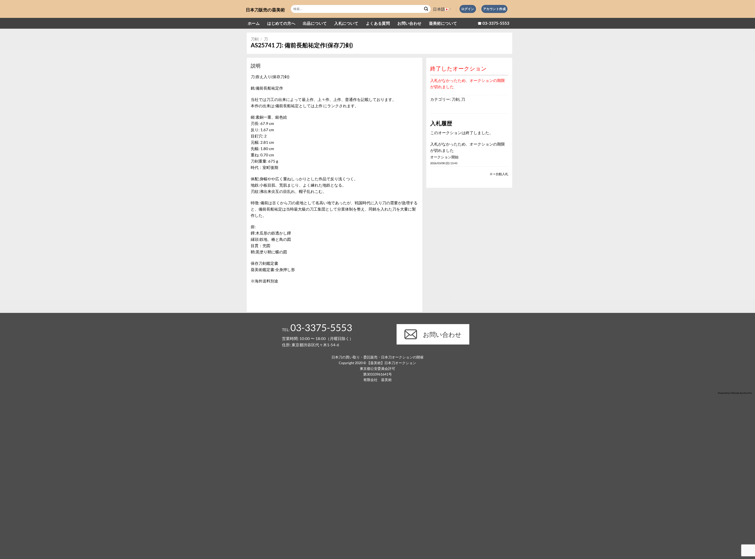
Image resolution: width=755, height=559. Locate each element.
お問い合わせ (409, 23)
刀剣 (255, 39)
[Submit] (426, 9)
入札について (346, 23)
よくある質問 (378, 23)
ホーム (254, 23)
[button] (467, 9)
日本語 (439, 9)
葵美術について (443, 23)
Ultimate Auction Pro (741, 392)
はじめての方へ (281, 23)
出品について (315, 23)
